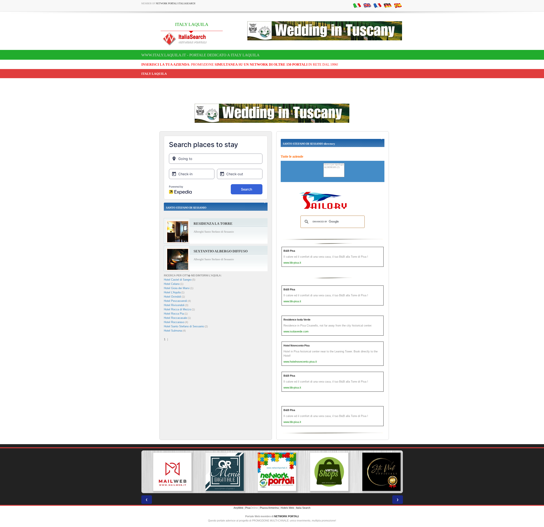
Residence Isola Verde (296, 319)
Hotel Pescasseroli (175, 300)
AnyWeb (238, 507)
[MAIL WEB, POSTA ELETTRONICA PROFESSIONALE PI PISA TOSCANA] (167, 472)
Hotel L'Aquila (172, 292)
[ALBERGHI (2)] (334, 167)
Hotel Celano (172, 283)
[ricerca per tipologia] (334, 164)
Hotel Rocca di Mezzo (177, 309)
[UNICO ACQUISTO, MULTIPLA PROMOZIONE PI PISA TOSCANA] (272, 472)
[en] (367, 5)
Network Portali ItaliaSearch (175, 3)
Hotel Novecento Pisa (296, 345)
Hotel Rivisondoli (174, 305)
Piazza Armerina (269, 507)
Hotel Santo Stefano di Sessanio (184, 326)
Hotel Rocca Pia (174, 313)
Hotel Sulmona (173, 330)
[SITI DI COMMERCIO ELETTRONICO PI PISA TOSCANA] (324, 472)
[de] (387, 5)
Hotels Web (287, 507)
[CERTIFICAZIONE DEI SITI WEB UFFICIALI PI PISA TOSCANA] (376, 472)
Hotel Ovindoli (172, 296)
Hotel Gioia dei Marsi (177, 288)
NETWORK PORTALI (286, 516)
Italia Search (303, 507)
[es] (398, 5)
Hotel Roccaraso (174, 322)
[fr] (377, 5)
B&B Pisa (289, 250)
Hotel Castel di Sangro (177, 279)
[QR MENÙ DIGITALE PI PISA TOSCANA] (220, 472)
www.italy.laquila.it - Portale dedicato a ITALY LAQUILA (200, 55)
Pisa (247, 507)
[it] (357, 5)
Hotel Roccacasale (175, 317)
